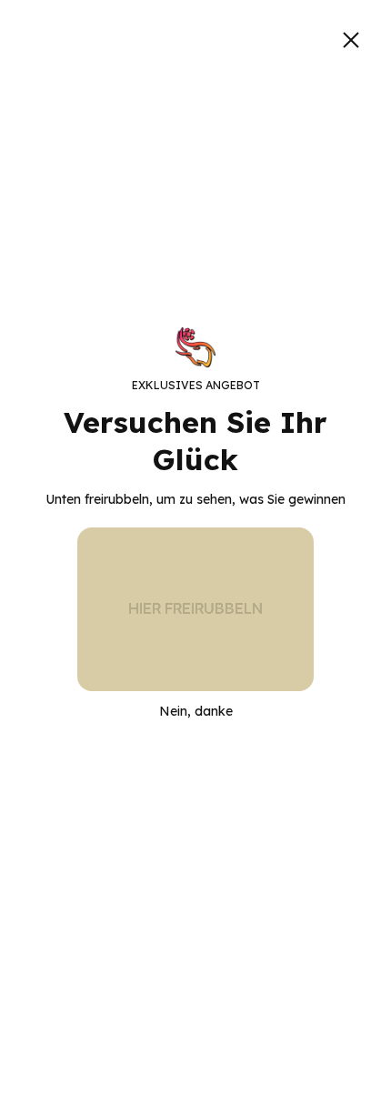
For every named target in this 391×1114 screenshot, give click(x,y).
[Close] (351, 40)
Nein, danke (196, 711)
